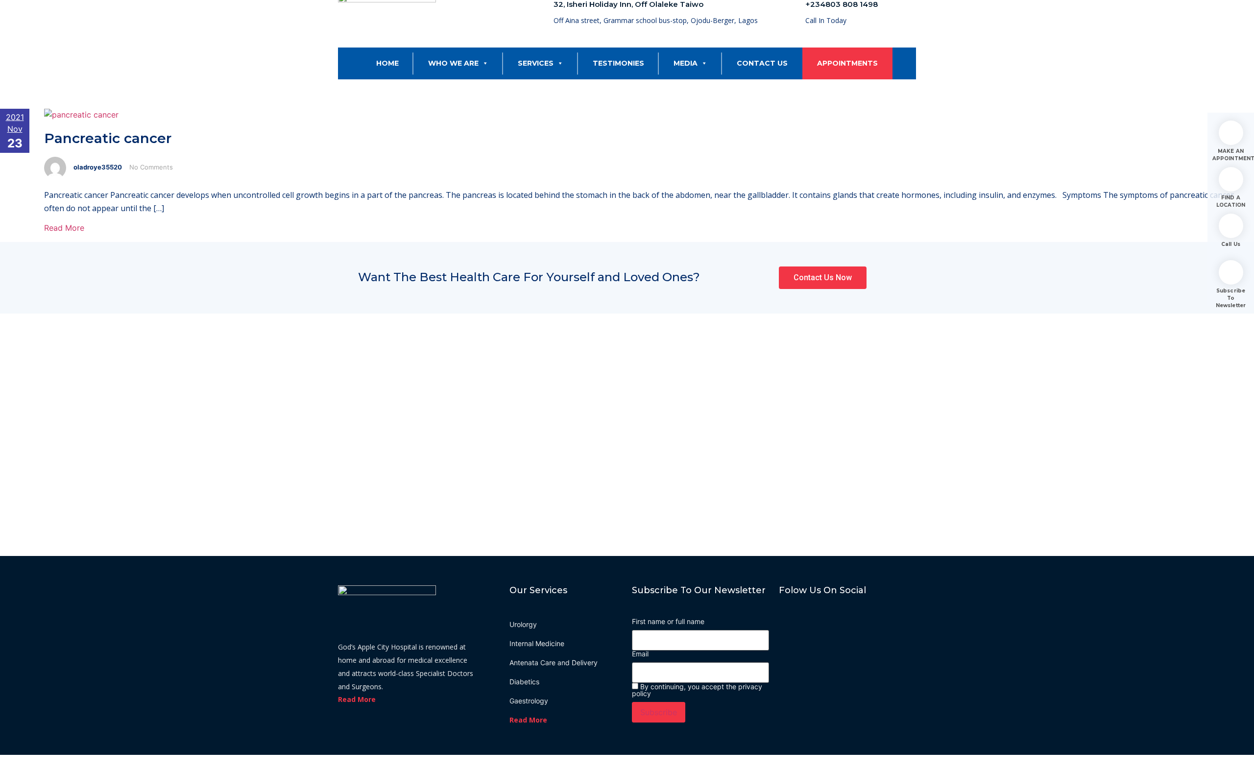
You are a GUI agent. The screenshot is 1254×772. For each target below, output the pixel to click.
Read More (64, 228)
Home (387, 63)
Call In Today (825, 20)
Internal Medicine (536, 643)
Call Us (1230, 244)
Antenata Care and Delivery (553, 662)
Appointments (847, 63)
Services (536, 63)
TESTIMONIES (618, 63)
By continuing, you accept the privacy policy (697, 690)
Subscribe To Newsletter (1231, 298)
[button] (483, 63)
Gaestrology (528, 701)
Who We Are (453, 63)
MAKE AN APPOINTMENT (1230, 155)
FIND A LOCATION (1231, 201)
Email (640, 654)
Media (686, 63)
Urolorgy (523, 624)
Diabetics (524, 681)
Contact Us (762, 63)
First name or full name (668, 621)
